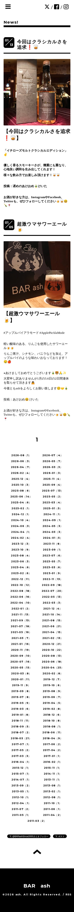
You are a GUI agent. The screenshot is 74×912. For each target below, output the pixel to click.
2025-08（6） (21, 490)
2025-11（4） (52, 478)
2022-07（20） (53, 591)
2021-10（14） (52, 614)
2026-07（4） (52, 455)
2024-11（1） (52, 514)
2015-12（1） (21, 767)
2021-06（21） (52, 626)
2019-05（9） (21, 703)
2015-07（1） (21, 773)
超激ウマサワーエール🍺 (42, 226)
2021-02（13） (52, 638)
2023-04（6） (21, 567)
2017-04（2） (53, 750)
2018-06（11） (52, 732)
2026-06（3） (21, 461)
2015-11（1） (53, 767)
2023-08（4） (21, 555)
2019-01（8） (21, 714)
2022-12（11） (21, 579)
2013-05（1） (21, 791)
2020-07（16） (21, 661)
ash (18, 894)
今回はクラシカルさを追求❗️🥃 (42, 44)
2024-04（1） (21, 532)
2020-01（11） (21, 679)
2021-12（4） (52, 608)
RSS (69, 894)
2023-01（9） (53, 573)
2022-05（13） (52, 596)
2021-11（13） (21, 614)
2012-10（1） (21, 797)
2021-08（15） (52, 620)
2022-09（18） (52, 585)
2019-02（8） (53, 708)
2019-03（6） (21, 708)
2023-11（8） (52, 543)
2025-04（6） (21, 502)
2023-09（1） (53, 549)
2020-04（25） (52, 667)
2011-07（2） (21, 809)
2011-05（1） (21, 815)
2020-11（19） (21, 649)
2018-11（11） (21, 720)
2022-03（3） (53, 602)
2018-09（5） (21, 726)
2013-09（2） (21, 785)
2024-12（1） (21, 514)
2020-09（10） (21, 655)
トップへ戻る (37, 851)
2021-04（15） (52, 632)
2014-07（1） (21, 779)
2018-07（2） (21, 732)
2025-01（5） (53, 508)
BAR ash (37, 886)
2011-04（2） (52, 815)
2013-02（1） (52, 791)
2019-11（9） (21, 685)
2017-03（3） (21, 756)
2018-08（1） (52, 726)
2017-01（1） (53, 756)
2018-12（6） (52, 714)
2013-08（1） (52, 785)
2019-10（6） (52, 685)
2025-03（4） (53, 502)
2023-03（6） (53, 567)
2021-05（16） (21, 632)
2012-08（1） (52, 797)
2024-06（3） (21, 526)
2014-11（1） (53, 773)
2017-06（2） (53, 744)
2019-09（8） (21, 691)
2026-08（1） (21, 455)
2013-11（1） (53, 779)
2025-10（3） (21, 484)
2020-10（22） (52, 649)
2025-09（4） (53, 484)
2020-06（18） (53, 661)
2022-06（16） (21, 596)
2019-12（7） (52, 679)
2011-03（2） (36, 820)
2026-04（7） (21, 467)
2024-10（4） (21, 520)
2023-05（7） (53, 561)
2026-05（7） (53, 461)
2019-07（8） (21, 697)
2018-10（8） (52, 720)
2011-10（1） (53, 803)
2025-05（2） (53, 496)
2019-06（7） (53, 697)
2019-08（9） (53, 691)
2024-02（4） (21, 537)
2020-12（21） (52, 644)
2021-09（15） (21, 620)
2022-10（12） (21, 585)
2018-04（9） (53, 738)
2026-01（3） (53, 473)
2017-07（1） (21, 744)
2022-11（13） (53, 579)
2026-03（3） (53, 467)
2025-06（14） (21, 496)
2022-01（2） (21, 608)
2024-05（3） (53, 526)
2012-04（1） (21, 803)
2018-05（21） (21, 738)
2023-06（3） (21, 561)
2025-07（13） (52, 490)
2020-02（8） (53, 673)
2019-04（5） (53, 703)
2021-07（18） (21, 626)
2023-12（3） (21, 543)
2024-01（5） (53, 537)
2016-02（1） (52, 762)
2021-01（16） (21, 644)
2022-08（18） (21, 591)
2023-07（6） (53, 555)
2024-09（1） (53, 520)
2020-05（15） (21, 667)
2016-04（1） (21, 762)
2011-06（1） (52, 809)
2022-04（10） (21, 602)
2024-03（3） (53, 532)
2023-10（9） (21, 549)
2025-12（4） (21, 478)
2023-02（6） (21, 573)
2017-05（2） (21, 750)
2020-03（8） (21, 673)
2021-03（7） (21, 638)
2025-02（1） (21, 508)
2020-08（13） (52, 655)
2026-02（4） (21, 473)
